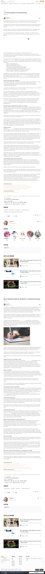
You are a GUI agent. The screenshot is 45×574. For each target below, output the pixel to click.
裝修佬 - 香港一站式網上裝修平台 (38, 238)
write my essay (24, 75)
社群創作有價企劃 (4, 3)
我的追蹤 (20, 562)
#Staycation (40, 558)
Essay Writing (11, 209)
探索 (21, 3)
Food (15, 569)
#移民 (27, 559)
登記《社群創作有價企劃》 (14, 199)
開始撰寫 (42, 1)
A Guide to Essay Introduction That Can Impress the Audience (17, 186)
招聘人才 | (17, 570)
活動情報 (25, 202)
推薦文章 (24, 3)
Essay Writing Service (25, 209)
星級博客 (28, 3)
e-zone (20, 569)
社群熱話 (10, 3)
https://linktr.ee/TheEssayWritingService (13, 470)
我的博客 (20, 564)
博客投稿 (13, 565)
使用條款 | (10, 570)
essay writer (10, 60)
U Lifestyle (3, 569)
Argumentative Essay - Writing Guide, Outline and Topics (16, 467)
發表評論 (6, 247)
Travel (6, 569)
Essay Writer (17, 209)
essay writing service (17, 109)
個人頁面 (20, 558)
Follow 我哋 (23, 482)
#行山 (29, 558)
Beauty (12, 569)
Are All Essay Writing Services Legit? (12, 189)
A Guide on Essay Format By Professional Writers (14, 185)
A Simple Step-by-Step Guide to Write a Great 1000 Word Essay (18, 187)
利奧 (30, 238)
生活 (4, 10)
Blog (17, 569)
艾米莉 (15, 238)
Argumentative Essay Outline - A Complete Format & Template (18, 468)
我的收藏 (20, 561)
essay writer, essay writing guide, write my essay (13, 211)
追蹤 (39, 18)
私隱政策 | (13, 570)
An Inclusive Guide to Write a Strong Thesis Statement (16, 188)
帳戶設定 (20, 559)
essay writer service (33, 444)
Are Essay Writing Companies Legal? (12, 463)
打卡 (9, 202)
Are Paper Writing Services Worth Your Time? (14, 466)
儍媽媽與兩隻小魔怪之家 (7, 238)
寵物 (18, 202)
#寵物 (27, 558)
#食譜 (34, 558)
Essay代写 (6, 209)
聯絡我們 (20, 570)
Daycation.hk (22, 238)
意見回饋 (13, 564)
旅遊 (11, 202)
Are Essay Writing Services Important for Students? (15, 464)
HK (9, 569)
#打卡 (32, 558)
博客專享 (32, 3)
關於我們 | (2, 570)
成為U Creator (16, 3)
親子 (16, 202)
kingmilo (8, 17)
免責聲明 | (6, 570)
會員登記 (37, 1)
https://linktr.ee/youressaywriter (11, 192)
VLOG (37, 3)
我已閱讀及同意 (36, 572)
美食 (39, 3)
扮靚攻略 (21, 202)
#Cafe (36, 558)
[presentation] (3, 234)
